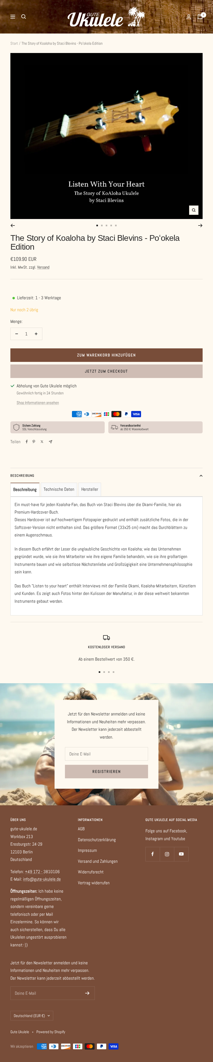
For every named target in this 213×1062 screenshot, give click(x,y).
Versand (43, 267)
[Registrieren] (87, 993)
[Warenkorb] (200, 16)
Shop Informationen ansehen (38, 402)
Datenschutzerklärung (97, 839)
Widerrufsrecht (91, 872)
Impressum (87, 850)
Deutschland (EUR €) (29, 1015)
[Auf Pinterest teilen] (33, 441)
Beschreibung (22, 475)
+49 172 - (34, 871)
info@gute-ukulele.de (42, 879)
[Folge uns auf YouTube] (181, 854)
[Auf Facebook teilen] (27, 441)
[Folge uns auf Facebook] (152, 854)
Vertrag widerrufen (94, 883)
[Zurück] (12, 225)
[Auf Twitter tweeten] (42, 441)
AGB (81, 829)
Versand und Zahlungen (98, 861)
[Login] (189, 17)
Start (14, 43)
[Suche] (23, 16)
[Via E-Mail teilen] (50, 441)
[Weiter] (200, 225)
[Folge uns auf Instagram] (167, 854)
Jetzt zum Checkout (106, 371)
